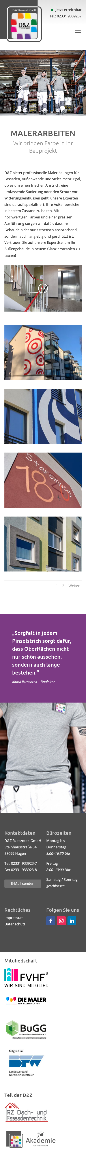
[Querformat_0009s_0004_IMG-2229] (43, 378)
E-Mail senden (22, 883)
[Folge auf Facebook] (50, 920)
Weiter (74, 585)
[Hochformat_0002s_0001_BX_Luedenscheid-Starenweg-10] (43, 570)
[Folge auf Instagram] (61, 920)
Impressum (14, 917)
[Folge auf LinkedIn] (71, 920)
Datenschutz (15, 924)
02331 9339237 (69, 16)
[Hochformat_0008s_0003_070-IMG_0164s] (43, 442)
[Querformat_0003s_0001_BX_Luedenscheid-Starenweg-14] (43, 506)
